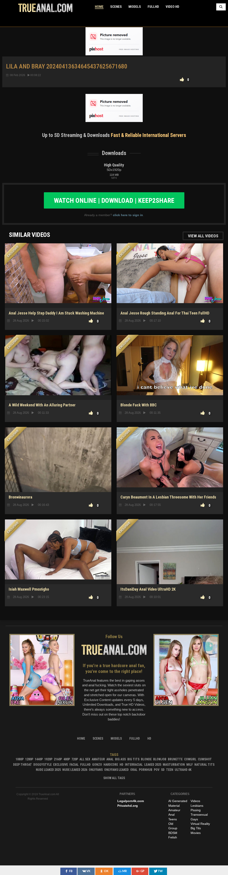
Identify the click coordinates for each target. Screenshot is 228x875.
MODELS (134, 7)
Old (170, 823)
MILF (189, 764)
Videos (195, 801)
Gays (194, 819)
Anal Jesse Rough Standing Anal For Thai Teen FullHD (164, 313)
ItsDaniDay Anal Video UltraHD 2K (148, 589)
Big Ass (120, 759)
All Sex (84, 759)
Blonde (146, 759)
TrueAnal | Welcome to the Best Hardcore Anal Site (45, 7)
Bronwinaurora (20, 497)
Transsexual (199, 814)
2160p (58, 759)
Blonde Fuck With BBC (138, 405)
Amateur (98, 759)
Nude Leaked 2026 (74, 770)
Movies (196, 833)
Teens (172, 819)
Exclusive (60, 764)
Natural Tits (204, 764)
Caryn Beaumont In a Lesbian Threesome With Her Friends (168, 497)
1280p (29, 759)
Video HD (172, 7)
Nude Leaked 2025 (48, 770)
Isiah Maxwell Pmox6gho (29, 589)
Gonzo (97, 764)
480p (66, 759)
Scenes (116, 7)
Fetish (172, 837)
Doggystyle (42, 764)
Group (172, 828)
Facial (74, 764)
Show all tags (114, 778)
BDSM (172, 833)
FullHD (153, 7)
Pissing (196, 810)
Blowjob (159, 759)
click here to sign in (128, 215)
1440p (39, 759)
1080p (20, 759)
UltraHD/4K (58, 568)
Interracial (134, 764)
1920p (48, 759)
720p (74, 759)
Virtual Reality (200, 823)
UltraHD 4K (183, 770)
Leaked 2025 (152, 764)
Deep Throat (22, 764)
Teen (169, 770)
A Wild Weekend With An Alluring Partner (42, 405)
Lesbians (197, 805)
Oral (133, 770)
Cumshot (205, 759)
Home (99, 7)
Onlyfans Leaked (116, 770)
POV (156, 770)
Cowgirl (190, 759)
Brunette (175, 759)
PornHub (145, 770)
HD (170, 384)
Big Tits (133, 759)
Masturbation (174, 764)
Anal (110, 759)
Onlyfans (96, 770)
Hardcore (111, 764)
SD (58, 476)
